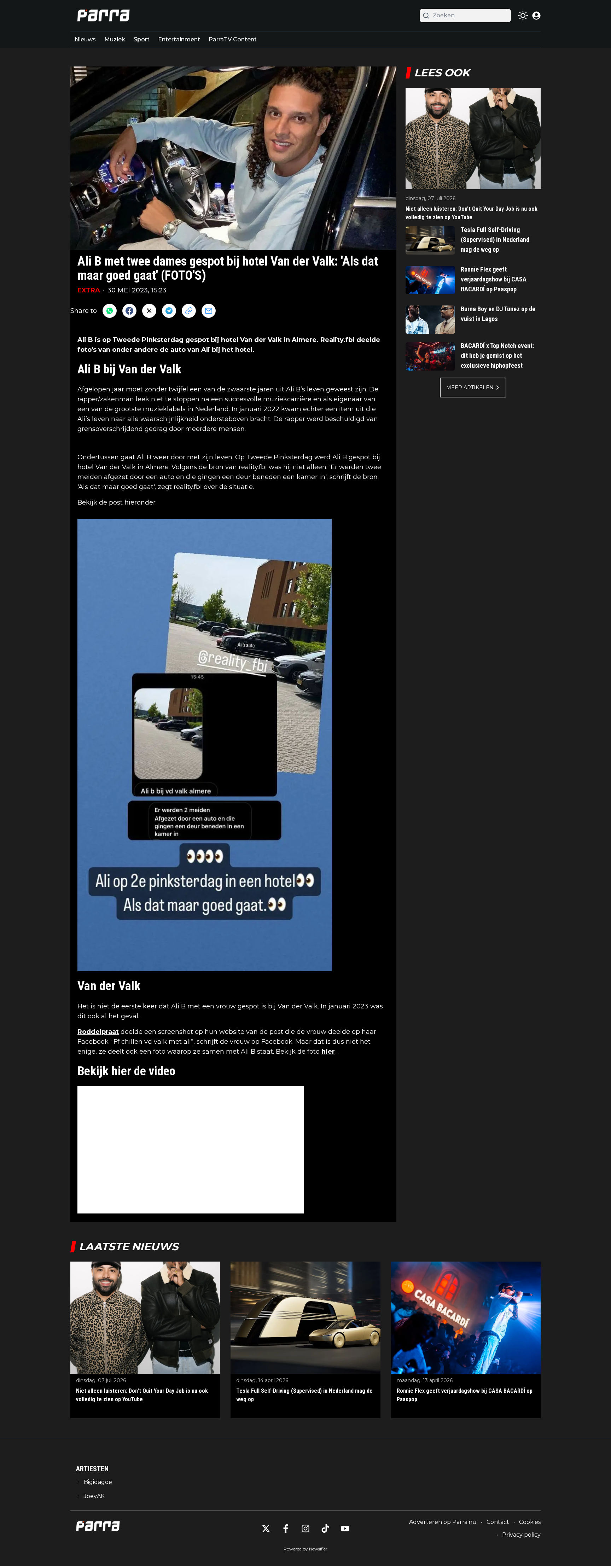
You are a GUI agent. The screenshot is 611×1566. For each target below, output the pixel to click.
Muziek (114, 39)
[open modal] (536, 15)
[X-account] (266, 1528)
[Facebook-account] (285, 1528)
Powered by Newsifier (305, 1549)
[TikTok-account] (325, 1528)
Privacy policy (521, 1534)
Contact (498, 1522)
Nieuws (85, 39)
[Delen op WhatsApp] (110, 311)
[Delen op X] (149, 311)
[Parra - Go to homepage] (102, 15)
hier (328, 1051)
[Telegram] (169, 311)
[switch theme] (523, 16)
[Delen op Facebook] (129, 311)
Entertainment (179, 39)
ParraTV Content (233, 39)
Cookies (530, 1522)
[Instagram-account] (305, 1528)
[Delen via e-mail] (209, 311)
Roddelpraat (98, 1032)
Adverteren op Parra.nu (443, 1522)
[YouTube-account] (345, 1528)
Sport (142, 39)
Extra (88, 290)
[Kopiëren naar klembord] (189, 311)
